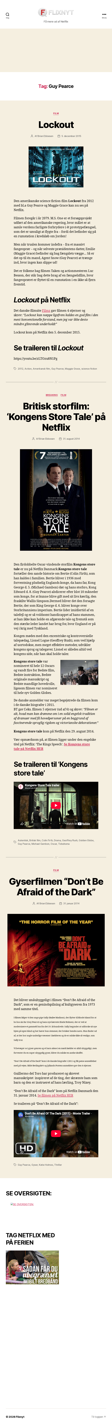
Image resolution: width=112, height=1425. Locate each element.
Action (28, 368)
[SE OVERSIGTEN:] (32, 1213)
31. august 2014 (71, 438)
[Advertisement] (56, 50)
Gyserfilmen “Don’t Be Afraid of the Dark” (56, 886)
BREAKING (52, 395)
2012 (20, 368)
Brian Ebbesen (45, 136)
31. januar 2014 (71, 903)
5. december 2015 (71, 136)
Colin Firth (47, 840)
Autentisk (23, 840)
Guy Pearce (57, 368)
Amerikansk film (41, 368)
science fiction (89, 368)
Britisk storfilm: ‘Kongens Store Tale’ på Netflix (56, 416)
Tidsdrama (64, 843)
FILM (56, 113)
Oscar (54, 843)
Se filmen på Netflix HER (55, 1096)
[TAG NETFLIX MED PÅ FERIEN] (32, 1267)
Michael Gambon (40, 843)
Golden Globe (86, 840)
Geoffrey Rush (70, 840)
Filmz (46, 311)
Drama (57, 840)
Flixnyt (20, 1416)
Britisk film (35, 840)
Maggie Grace (72, 368)
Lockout (56, 124)
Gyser (35, 1164)
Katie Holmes (46, 1164)
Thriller (58, 1164)
